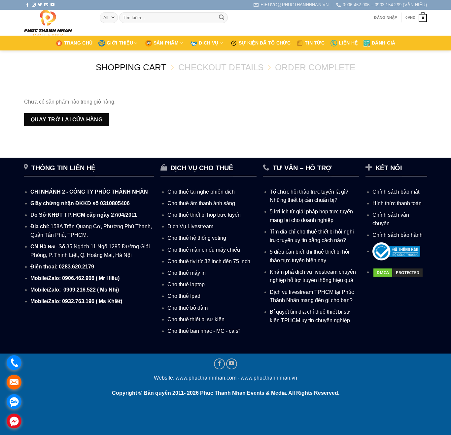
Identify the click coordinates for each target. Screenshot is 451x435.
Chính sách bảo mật (395, 192)
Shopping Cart (131, 67)
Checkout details (220, 67)
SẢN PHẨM (166, 43)
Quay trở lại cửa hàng (67, 119)
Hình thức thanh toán (397, 203)
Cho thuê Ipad (183, 296)
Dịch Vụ (208, 43)
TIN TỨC (315, 43)
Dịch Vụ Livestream (190, 226)
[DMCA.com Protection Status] (398, 272)
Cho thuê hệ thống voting (196, 238)
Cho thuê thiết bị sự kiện (196, 319)
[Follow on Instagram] (34, 5)
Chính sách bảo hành (397, 235)
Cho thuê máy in (186, 273)
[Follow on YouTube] (52, 5)
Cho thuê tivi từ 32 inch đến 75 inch (208, 261)
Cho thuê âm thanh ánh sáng (201, 203)
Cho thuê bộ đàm (187, 308)
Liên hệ (348, 43)
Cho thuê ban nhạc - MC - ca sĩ (203, 331)
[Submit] (221, 17)
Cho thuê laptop (186, 284)
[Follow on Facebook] (27, 5)
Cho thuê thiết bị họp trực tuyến (204, 215)
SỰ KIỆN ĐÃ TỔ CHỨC (265, 43)
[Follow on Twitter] (40, 5)
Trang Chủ (78, 43)
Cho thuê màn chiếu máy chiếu (203, 250)
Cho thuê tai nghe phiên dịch (201, 192)
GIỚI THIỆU (120, 43)
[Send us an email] (46, 5)
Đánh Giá (383, 43)
